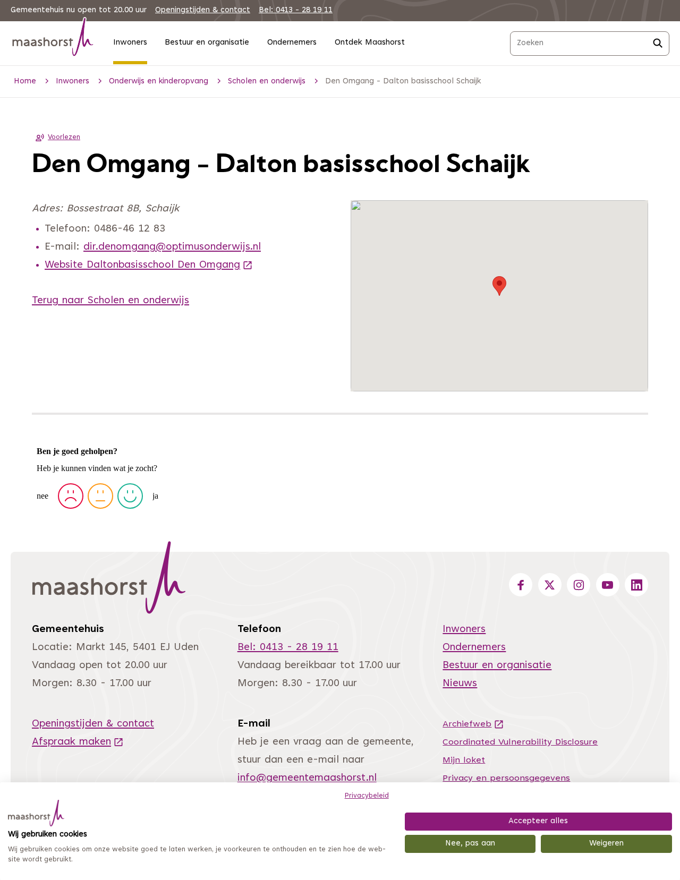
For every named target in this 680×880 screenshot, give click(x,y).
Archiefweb (473, 724)
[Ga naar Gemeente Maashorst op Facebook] (520, 584)
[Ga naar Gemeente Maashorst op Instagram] (578, 584)
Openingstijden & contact (202, 10)
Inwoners (130, 43)
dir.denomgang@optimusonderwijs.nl (172, 247)
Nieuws (460, 684)
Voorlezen (64, 137)
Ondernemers (292, 43)
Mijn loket (464, 760)
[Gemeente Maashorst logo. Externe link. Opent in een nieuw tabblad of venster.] (36, 813)
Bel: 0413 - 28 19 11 (296, 10)
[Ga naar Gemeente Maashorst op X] (550, 584)
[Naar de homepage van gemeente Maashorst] (53, 39)
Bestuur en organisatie (207, 43)
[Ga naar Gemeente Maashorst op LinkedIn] (636, 584)
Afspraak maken (78, 742)
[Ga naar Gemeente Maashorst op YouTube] (607, 584)
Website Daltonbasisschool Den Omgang (149, 265)
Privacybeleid (367, 796)
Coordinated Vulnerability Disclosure (520, 742)
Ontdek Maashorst (370, 43)
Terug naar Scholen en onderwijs (110, 301)
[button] (499, 286)
